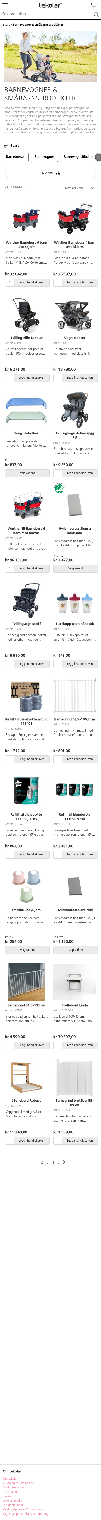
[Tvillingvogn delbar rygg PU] (74, 410)
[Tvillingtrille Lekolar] (26, 314)
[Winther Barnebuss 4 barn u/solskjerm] (74, 219)
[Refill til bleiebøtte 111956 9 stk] (74, 791)
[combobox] (50, 15)
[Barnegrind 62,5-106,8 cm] (74, 696)
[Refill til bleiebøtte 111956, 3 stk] (26, 791)
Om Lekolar (10, 1478)
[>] (64, 1162)
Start (6, 24)
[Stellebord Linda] (74, 982)
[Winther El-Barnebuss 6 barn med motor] (26, 505)
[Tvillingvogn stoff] (26, 600)
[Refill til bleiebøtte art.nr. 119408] (26, 696)
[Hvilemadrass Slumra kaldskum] (74, 505)
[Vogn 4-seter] (74, 314)
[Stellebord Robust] (26, 1077)
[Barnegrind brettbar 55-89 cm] (74, 1077)
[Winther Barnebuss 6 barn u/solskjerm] (26, 219)
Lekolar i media (12, 1500)
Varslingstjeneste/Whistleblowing (24, 1509)
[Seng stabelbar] (26, 410)
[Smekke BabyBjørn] (26, 887)
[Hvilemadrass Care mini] (74, 887)
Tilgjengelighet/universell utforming (26, 1514)
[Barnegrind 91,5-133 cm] (26, 982)
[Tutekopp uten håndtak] (74, 600)
